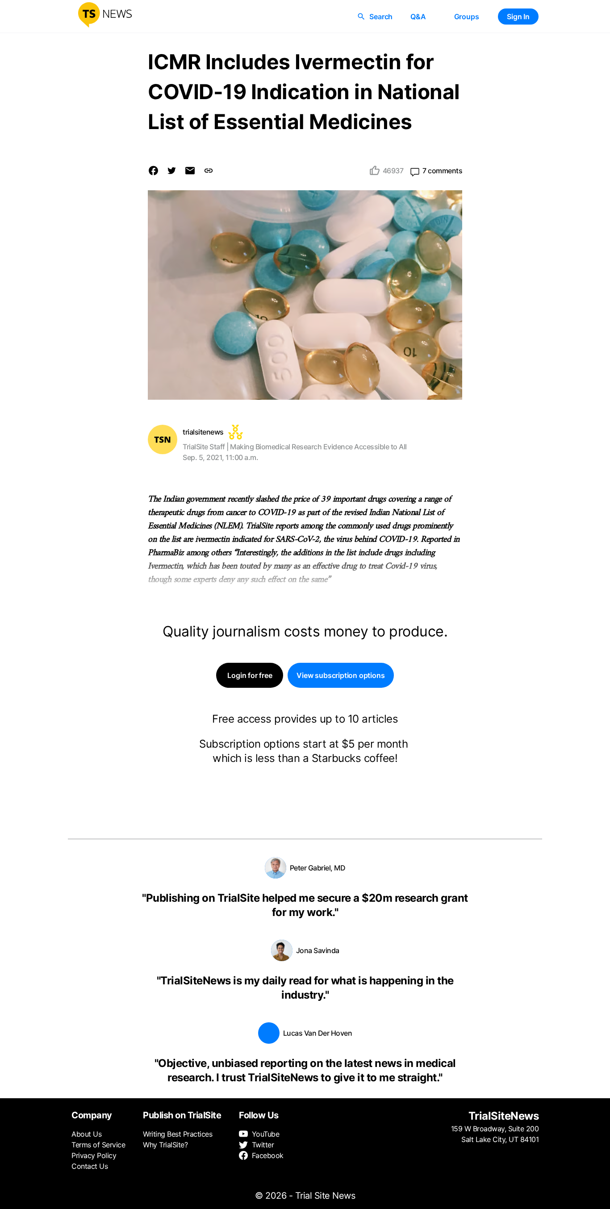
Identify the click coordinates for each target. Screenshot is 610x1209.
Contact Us (89, 1166)
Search (381, 16)
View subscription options (340, 675)
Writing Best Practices (177, 1134)
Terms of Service (98, 1144)
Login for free (249, 675)
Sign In (518, 16)
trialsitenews (203, 431)
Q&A (418, 16)
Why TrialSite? (165, 1144)
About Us (86, 1134)
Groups (466, 16)
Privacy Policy (93, 1155)
